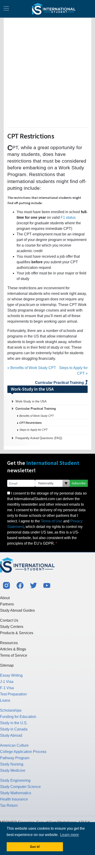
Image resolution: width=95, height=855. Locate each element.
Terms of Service (13, 655)
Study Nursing (11, 764)
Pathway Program (14, 758)
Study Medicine (12, 770)
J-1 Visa (6, 682)
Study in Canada (13, 729)
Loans (5, 700)
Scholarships (10, 710)
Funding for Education (18, 717)
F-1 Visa (7, 688)
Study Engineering (15, 780)
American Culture (14, 745)
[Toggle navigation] (6, 9)
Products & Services (16, 633)
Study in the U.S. (13, 723)
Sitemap (7, 665)
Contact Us (9, 620)
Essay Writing (11, 675)
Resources (9, 643)
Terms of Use (51, 521)
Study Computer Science (20, 787)
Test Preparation (13, 694)
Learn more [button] (69, 835)
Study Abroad (11, 735)
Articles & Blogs (13, 649)
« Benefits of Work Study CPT (31, 368)
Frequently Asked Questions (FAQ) (38, 438)
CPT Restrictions (30, 422)
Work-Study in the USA (31, 401)
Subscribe (79, 483)
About (5, 598)
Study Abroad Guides (17, 610)
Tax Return (9, 805)
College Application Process (23, 752)
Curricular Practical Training (60, 383)
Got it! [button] (35, 847)
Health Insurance (14, 799)
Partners (7, 604)
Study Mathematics (15, 793)
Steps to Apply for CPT (33, 429)
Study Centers (11, 627)
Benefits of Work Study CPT (36, 416)
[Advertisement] (47, 71)
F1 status (68, 217)
